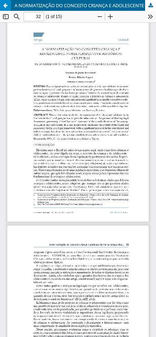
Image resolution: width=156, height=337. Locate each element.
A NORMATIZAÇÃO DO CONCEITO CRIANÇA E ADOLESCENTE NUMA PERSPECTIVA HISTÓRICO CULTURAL (85, 5)
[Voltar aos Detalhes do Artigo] (5, 5)
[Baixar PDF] (150, 5)
